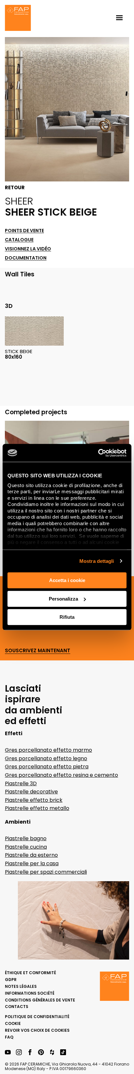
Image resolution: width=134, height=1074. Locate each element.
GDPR (11, 979)
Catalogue (19, 239)
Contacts (16, 1006)
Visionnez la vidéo (28, 248)
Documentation (26, 258)
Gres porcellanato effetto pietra (46, 766)
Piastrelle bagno (26, 838)
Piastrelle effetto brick (33, 800)
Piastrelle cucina (26, 847)
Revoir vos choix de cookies (37, 1030)
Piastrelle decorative (31, 791)
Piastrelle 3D (21, 783)
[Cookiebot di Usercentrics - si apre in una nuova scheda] (98, 453)
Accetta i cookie (67, 580)
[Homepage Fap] (18, 18)
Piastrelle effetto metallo (37, 808)
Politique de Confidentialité (37, 1016)
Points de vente (24, 230)
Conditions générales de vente (40, 1000)
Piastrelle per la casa (32, 863)
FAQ (9, 1037)
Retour (15, 188)
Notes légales (21, 986)
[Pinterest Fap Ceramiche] (41, 1052)
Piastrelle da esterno (31, 855)
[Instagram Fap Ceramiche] (19, 1052)
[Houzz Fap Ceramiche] (52, 1052)
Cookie (13, 1023)
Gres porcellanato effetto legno (46, 758)
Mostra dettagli (96, 561)
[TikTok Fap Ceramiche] (63, 1052)
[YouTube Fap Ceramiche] (8, 1052)
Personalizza (63, 599)
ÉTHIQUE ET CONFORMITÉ (30, 972)
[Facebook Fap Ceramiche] (30, 1052)
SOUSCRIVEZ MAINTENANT (37, 651)
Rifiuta (67, 617)
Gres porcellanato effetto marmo (48, 750)
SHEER (19, 201)
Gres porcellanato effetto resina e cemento (61, 775)
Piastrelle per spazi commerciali (46, 872)
